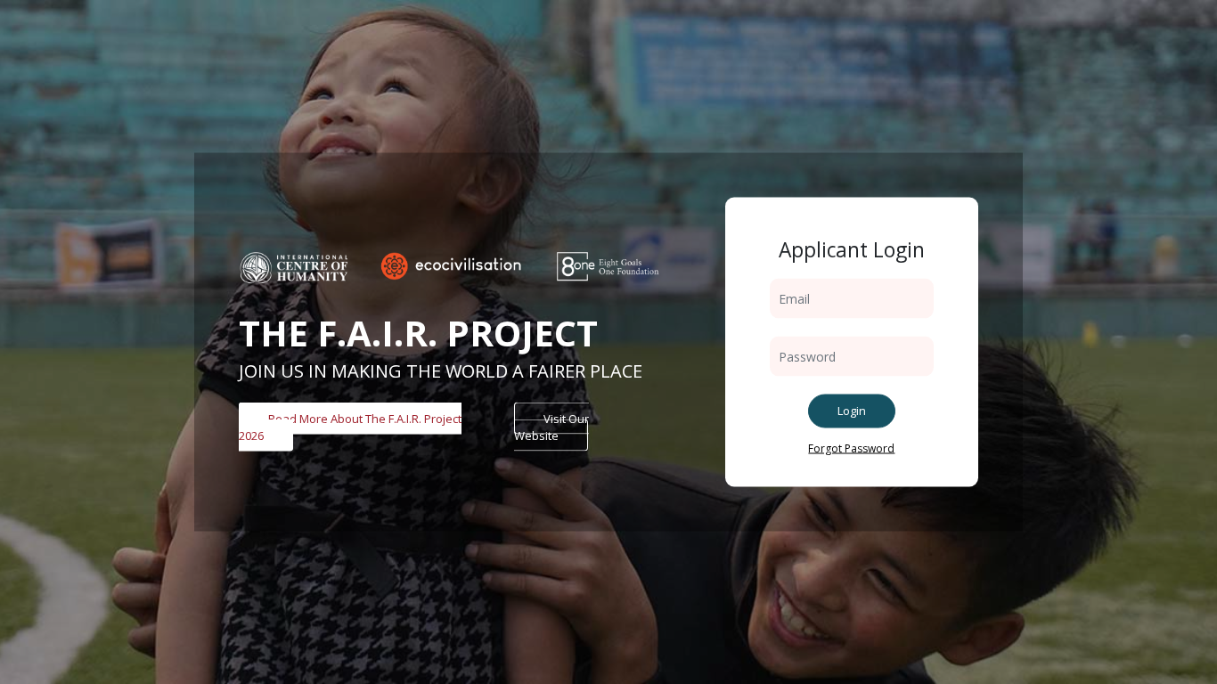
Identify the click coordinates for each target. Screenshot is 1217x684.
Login (851, 411)
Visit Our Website (551, 427)
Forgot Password (851, 447)
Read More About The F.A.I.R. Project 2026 (350, 427)
